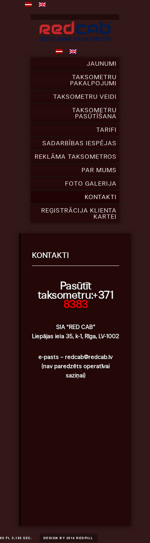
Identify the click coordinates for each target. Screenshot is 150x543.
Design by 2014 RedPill (68, 538)
